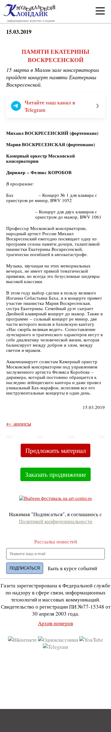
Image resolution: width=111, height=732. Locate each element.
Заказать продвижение (55, 474)
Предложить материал (55, 450)
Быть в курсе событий (72, 568)
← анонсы (18, 423)
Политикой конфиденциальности (55, 521)
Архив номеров (55, 623)
